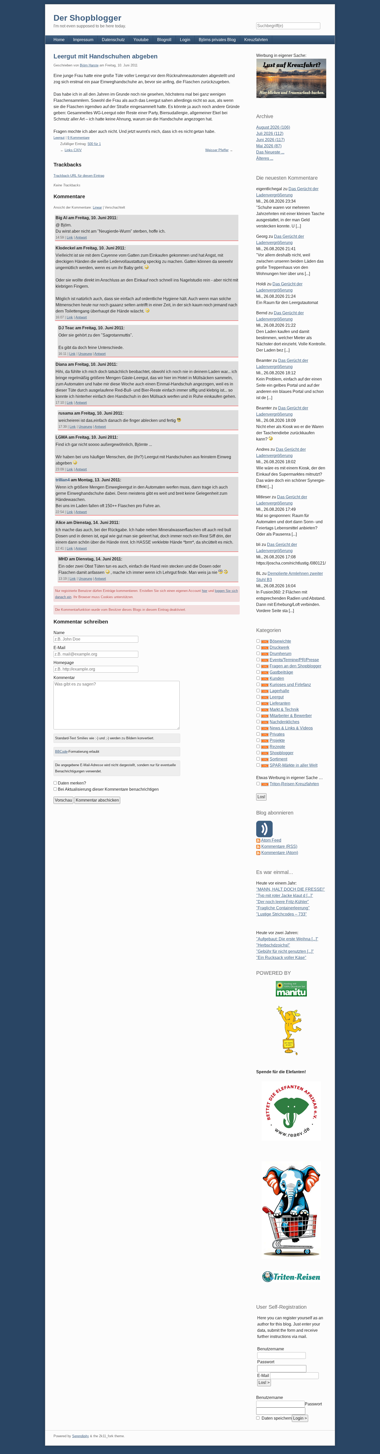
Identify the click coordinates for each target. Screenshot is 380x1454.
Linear (97, 207)
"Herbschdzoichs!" (273, 945)
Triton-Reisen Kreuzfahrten (294, 784)
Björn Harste (89, 65)
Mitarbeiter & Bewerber (291, 715)
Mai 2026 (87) (269, 146)
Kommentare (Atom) (279, 852)
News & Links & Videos (291, 728)
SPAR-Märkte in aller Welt (293, 765)
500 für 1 (94, 144)
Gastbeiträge (281, 672)
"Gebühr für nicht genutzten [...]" (285, 951)
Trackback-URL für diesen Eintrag (79, 176)
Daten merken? (72, 783)
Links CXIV (73, 150)
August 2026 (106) (273, 127)
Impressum (83, 39)
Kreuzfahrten (256, 39)
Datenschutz (113, 39)
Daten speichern (276, 1418)
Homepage (64, 662)
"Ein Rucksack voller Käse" (281, 957)
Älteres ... (264, 158)
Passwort (265, 1362)
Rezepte (277, 746)
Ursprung (85, 354)
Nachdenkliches (284, 722)
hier (204, 591)
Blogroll (164, 39)
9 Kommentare (78, 138)
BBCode (61, 751)
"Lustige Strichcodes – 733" (281, 914)
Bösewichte (280, 641)
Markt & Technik (284, 709)
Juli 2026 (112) (269, 133)
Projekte (277, 740)
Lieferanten (280, 703)
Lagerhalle (279, 691)
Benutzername (270, 1349)
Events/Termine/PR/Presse (294, 660)
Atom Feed (271, 840)
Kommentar (64, 677)
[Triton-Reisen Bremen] (291, 78)
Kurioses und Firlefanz (290, 684)
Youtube (141, 39)
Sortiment (278, 759)
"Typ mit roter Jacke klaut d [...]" (284, 895)
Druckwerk (279, 647)
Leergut (59, 138)
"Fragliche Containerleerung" (283, 908)
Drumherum (280, 653)
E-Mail (59, 647)
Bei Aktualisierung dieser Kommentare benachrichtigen (108, 789)
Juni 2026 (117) (270, 140)
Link (70, 237)
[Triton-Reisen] (291, 1276)
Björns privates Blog (217, 39)
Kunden (277, 678)
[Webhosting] (291, 988)
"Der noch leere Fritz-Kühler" (282, 902)
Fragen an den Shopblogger (295, 666)
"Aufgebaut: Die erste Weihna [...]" (287, 939)
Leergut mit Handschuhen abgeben (106, 56)
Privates (277, 734)
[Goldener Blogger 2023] (291, 1030)
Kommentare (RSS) (279, 846)
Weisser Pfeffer (217, 150)
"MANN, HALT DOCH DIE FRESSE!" (290, 889)
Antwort (81, 237)
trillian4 (63, 480)
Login (185, 39)
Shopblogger (281, 753)
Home (59, 39)
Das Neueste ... (270, 152)
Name (59, 632)
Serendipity (80, 1436)
